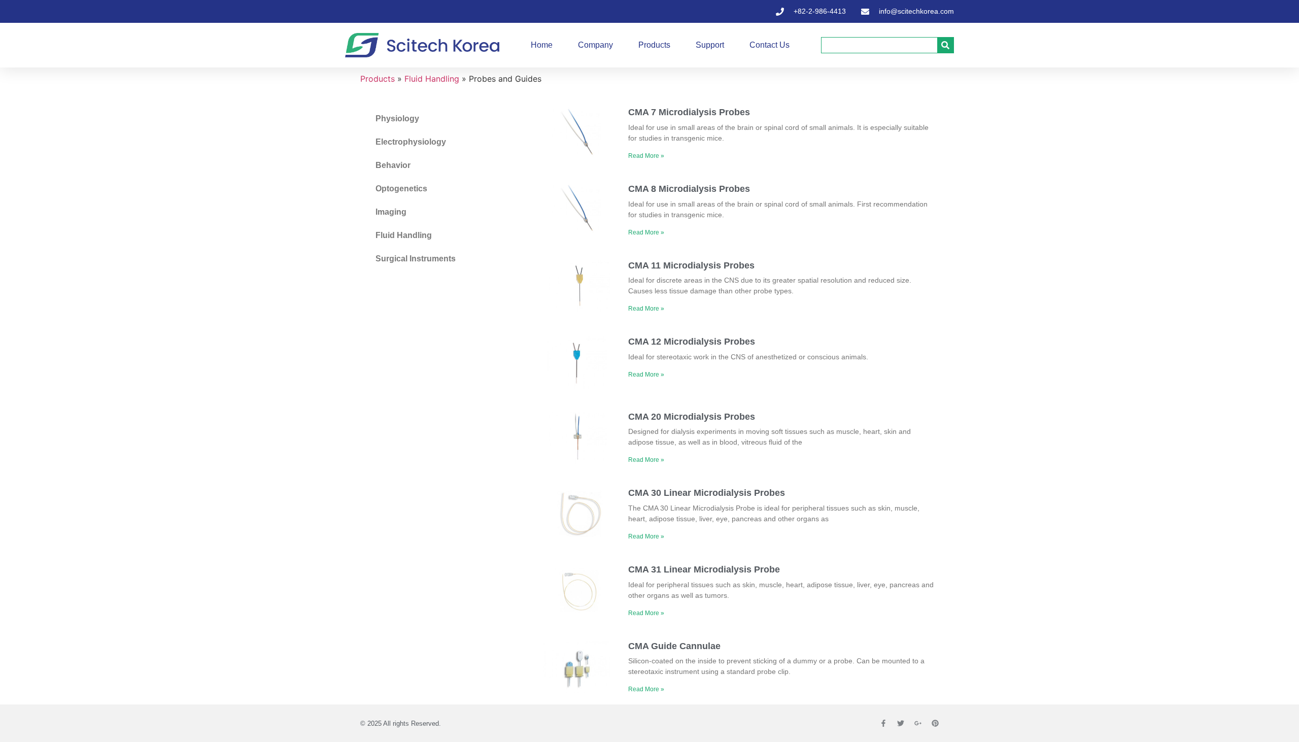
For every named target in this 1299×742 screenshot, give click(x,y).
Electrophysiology (410, 142)
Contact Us (769, 45)
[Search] (945, 45)
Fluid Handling (431, 79)
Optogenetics (401, 188)
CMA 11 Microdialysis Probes (691, 265)
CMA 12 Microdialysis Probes (691, 341)
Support (710, 45)
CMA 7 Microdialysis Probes (689, 112)
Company (595, 45)
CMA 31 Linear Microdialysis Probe (704, 569)
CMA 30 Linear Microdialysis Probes (706, 493)
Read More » (646, 155)
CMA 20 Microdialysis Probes (691, 417)
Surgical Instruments (415, 258)
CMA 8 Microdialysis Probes (689, 189)
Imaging (390, 212)
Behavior (393, 165)
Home (542, 45)
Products (654, 45)
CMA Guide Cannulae (674, 646)
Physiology (397, 118)
